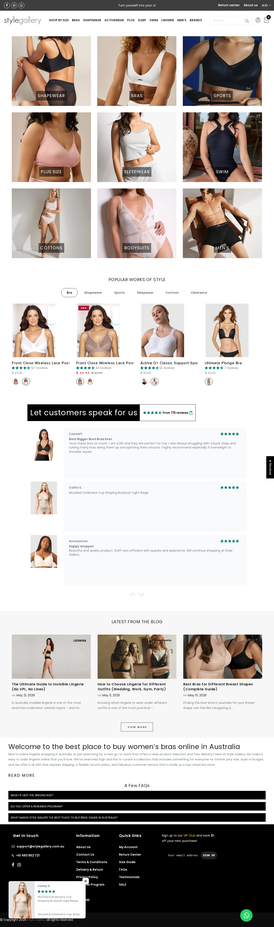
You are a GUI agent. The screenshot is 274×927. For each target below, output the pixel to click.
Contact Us (85, 854)
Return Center (130, 854)
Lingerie (167, 20)
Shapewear (92, 20)
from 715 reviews (175, 413)
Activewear (114, 20)
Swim (153, 20)
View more (137, 727)
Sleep (142, 20)
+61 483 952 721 (28, 855)
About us (251, 5)
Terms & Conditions (91, 862)
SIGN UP (209, 855)
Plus (131, 20)
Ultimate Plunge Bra (223, 363)
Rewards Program (90, 884)
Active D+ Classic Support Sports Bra (175, 363)
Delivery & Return (89, 869)
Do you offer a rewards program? (37, 806)
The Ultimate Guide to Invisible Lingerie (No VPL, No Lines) (48, 687)
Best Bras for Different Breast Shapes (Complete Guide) (218, 687)
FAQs (123, 869)
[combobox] (231, 20)
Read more (21, 775)
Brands (196, 20)
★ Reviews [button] (270, 467)
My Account (128, 847)
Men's (181, 20)
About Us (83, 847)
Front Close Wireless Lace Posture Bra (48, 363)
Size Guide (127, 862)
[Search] (247, 20)
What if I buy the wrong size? (32, 795)
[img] (152, 413)
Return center (229, 5)
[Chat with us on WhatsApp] (246, 915)
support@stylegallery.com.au (40, 846)
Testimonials (129, 877)
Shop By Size (59, 20)
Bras (76, 20)
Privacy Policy (87, 877)
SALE (122, 884)
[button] (133, 596)
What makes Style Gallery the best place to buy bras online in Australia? (64, 818)
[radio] (16, 381)
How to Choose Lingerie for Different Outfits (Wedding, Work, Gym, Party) (132, 687)
